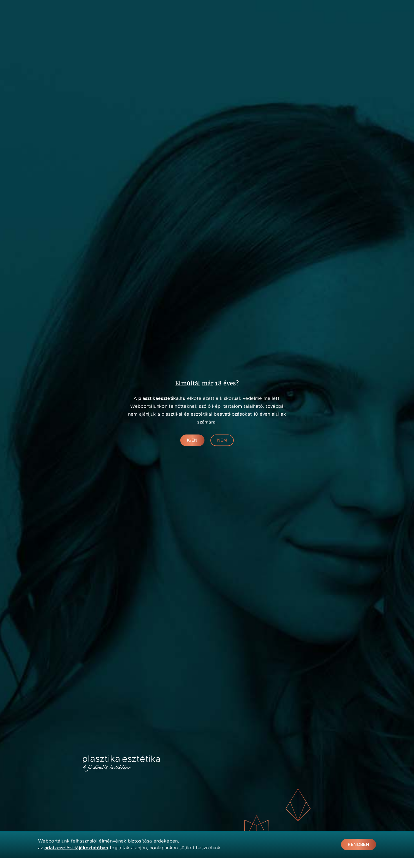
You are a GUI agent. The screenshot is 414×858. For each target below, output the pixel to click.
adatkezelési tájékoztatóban (76, 848)
